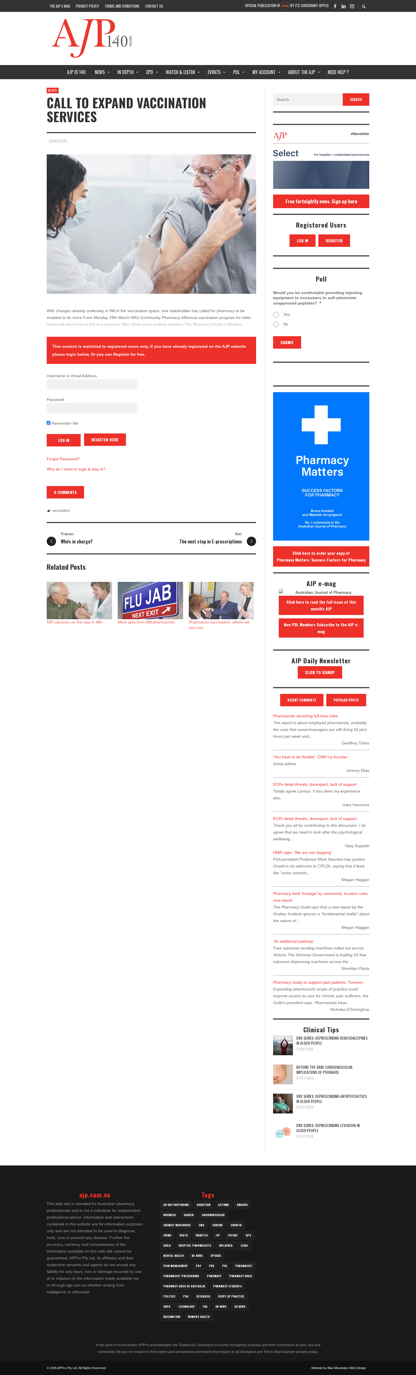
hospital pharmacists (195, 1245)
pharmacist (243, 1266)
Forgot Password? (63, 459)
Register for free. (129, 354)
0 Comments (65, 492)
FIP (218, 1235)
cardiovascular (213, 1215)
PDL (224, 1266)
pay (198, 1266)
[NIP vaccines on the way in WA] (79, 600)
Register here (105, 439)
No (285, 324)
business (169, 1215)
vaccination (61, 511)
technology (186, 1306)
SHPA (166, 1306)
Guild (167, 1245)
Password (55, 399)
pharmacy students (227, 1286)
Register (334, 240)
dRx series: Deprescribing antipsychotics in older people (331, 1098)
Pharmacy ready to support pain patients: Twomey (318, 982)
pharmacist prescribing (181, 1276)
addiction (203, 1205)
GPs (248, 1235)
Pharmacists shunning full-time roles (305, 716)
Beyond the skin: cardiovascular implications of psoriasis (324, 1069)
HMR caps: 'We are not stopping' (302, 852)
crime (167, 1235)
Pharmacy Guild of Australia (184, 1286)
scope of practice (231, 1296)
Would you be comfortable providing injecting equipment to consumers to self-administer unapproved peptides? (317, 297)
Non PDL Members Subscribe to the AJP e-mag (321, 627)
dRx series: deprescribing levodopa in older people (328, 1127)
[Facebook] (335, 6)
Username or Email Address (72, 376)
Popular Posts (346, 700)
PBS (211, 1266)
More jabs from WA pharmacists (146, 622)
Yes (286, 314)
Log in (302, 240)
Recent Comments (302, 700)
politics (169, 1296)
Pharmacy (214, 1276)
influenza (226, 1245)
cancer (189, 1215)
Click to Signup (320, 672)
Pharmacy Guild (240, 1276)
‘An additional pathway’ (293, 941)
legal (244, 1245)
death (183, 1235)
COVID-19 (236, 1225)
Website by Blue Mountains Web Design (338, 1368)
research (203, 1296)
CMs (201, 1225)
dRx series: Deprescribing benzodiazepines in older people (332, 1040)
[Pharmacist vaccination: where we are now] (221, 600)
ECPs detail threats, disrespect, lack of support (315, 784)
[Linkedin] (343, 6)
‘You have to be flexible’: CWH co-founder (310, 757)
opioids (216, 1255)
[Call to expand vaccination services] (151, 224)
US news (239, 1306)
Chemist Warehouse (177, 1225)
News (52, 90)
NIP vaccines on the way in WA (74, 622)
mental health (173, 1255)
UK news (220, 1306)
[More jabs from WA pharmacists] (150, 600)
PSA (185, 1296)
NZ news (197, 1255)
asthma (223, 1205)
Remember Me (64, 423)
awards (242, 1205)
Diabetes (202, 1235)
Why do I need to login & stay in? (76, 469)
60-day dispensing (176, 1205)
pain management (175, 1266)
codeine (217, 1225)
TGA (204, 1306)
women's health (198, 1316)
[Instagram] (352, 6)
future (233, 1235)
